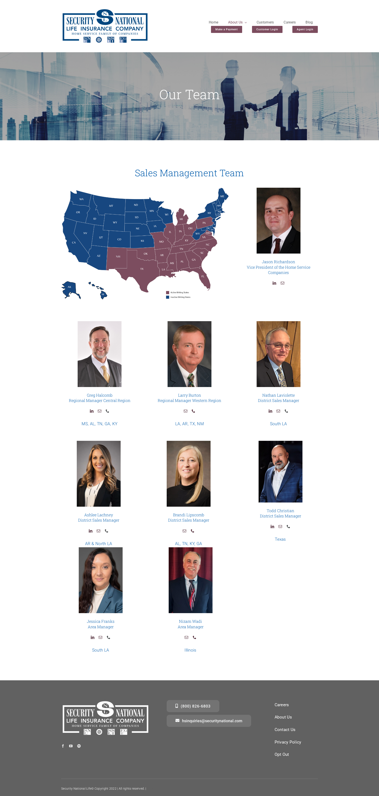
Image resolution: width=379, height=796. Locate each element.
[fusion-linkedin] (274, 283)
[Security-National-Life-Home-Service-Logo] (105, 10)
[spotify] (79, 746)
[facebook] (63, 746)
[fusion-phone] (107, 411)
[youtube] (71, 746)
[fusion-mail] (282, 283)
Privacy (152, 788)
